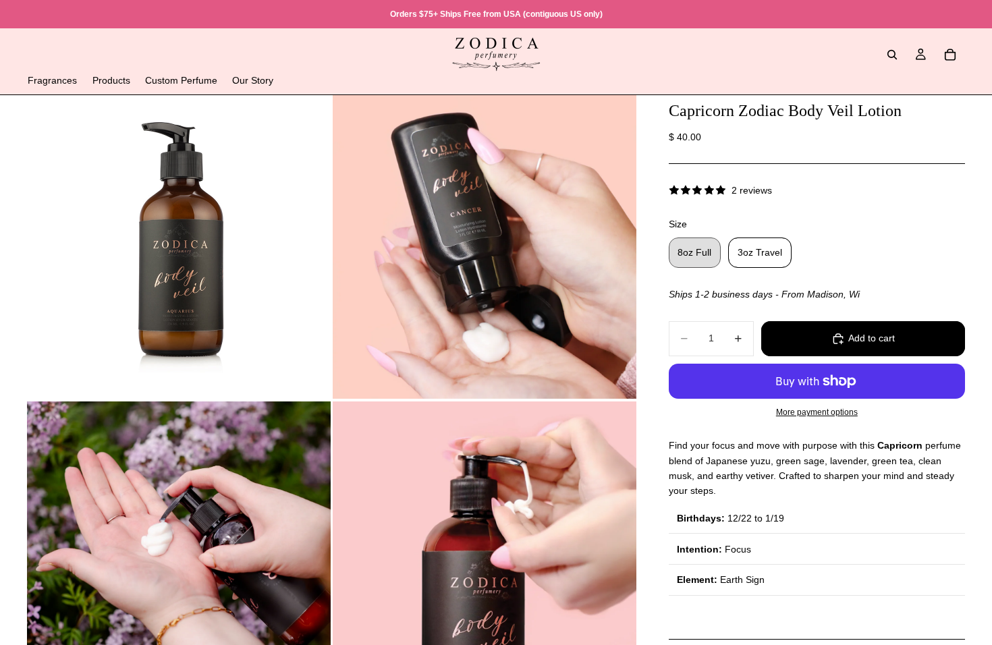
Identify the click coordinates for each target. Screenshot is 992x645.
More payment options (817, 412)
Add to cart (871, 338)
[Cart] (950, 54)
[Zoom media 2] (484, 247)
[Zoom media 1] (179, 247)
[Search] (892, 54)
